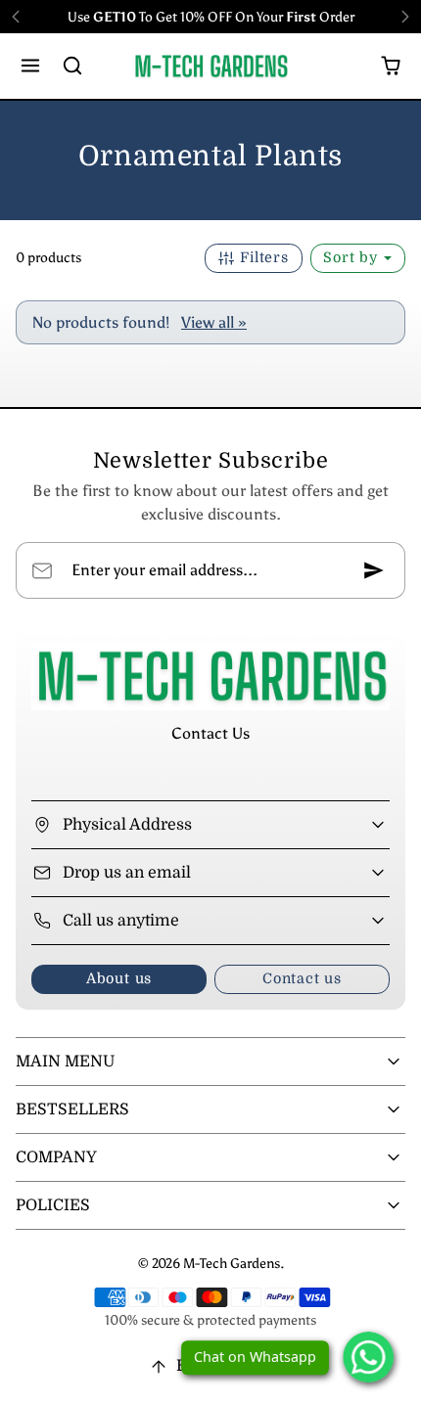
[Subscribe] (374, 570)
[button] (31, 66)
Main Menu (65, 1061)
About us (119, 978)
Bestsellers (72, 1109)
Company (56, 1157)
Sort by (352, 257)
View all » (214, 322)
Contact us (302, 978)
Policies (53, 1205)
